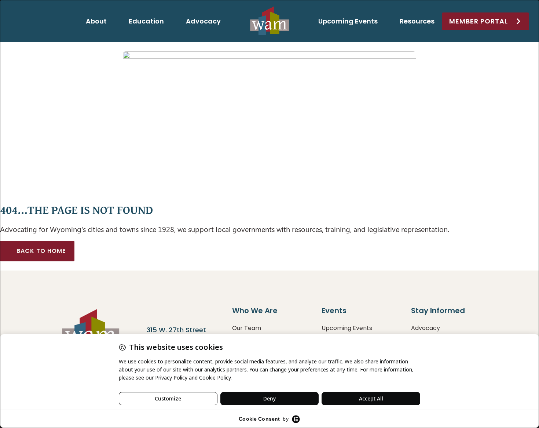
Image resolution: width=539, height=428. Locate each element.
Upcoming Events (348, 21)
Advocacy (203, 21)
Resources (417, 21)
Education (146, 21)
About (96, 21)
